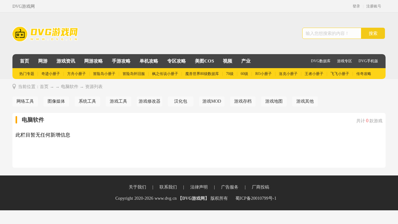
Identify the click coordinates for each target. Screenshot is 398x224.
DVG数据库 (321, 61)
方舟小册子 (76, 74)
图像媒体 (56, 101)
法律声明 (199, 187)
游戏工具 (118, 101)
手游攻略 (121, 60)
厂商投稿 (260, 187)
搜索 (373, 33)
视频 (227, 60)
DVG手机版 (368, 61)
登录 (356, 6)
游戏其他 (305, 101)
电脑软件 (69, 86)
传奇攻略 (363, 74)
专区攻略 (176, 60)
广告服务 (229, 187)
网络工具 (25, 101)
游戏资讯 (66, 60)
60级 (244, 74)
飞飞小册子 (340, 74)
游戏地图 (274, 101)
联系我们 (168, 187)
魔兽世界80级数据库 (202, 74)
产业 (246, 60)
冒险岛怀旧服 (134, 74)
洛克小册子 (288, 74)
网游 (43, 60)
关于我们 (137, 187)
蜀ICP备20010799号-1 (255, 198)
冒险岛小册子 (104, 74)
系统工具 (87, 101)
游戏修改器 (149, 101)
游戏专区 (344, 61)
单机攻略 (149, 60)
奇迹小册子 (50, 74)
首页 (24, 60)
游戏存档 (243, 101)
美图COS (204, 60)
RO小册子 (263, 74)
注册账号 (373, 6)
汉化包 (180, 101)
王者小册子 (314, 74)
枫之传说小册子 (165, 74)
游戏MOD (211, 101)
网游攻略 (93, 60)
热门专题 (26, 74)
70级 (230, 74)
